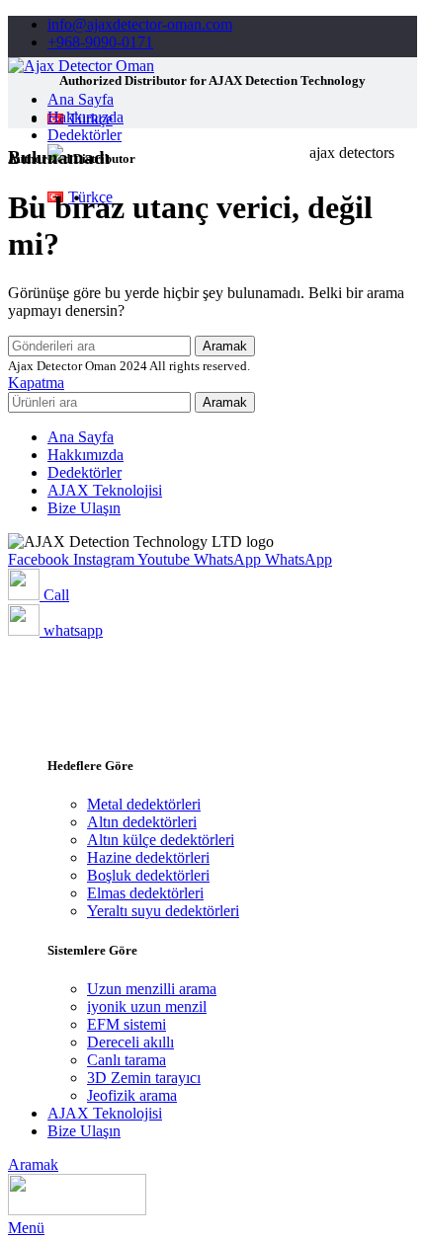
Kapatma (36, 382)
